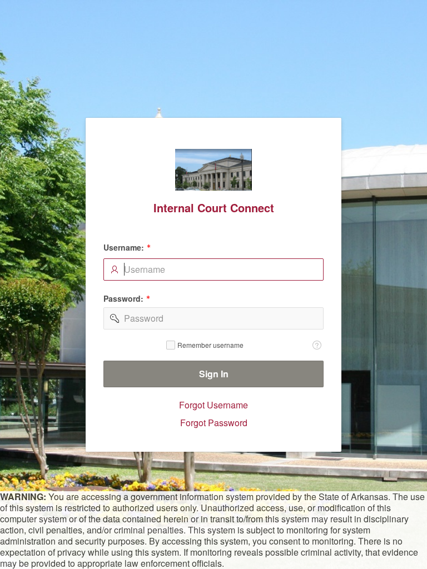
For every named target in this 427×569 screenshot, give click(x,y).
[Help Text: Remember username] (317, 344)
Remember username (210, 344)
